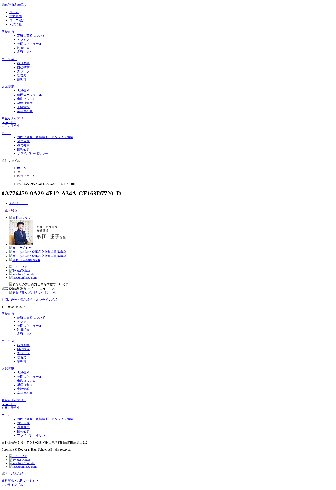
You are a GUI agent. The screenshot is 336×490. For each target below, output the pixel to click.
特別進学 (23, 63)
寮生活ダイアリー (14, 118)
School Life (9, 122)
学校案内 (15, 16)
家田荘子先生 (11, 126)
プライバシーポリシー (32, 153)
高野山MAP (25, 52)
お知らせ (23, 141)
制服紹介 (23, 48)
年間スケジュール (29, 43)
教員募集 (23, 145)
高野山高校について (31, 35)
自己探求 (23, 67)
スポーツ (23, 71)
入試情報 (15, 24)
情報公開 (23, 149)
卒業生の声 (25, 111)
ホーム (14, 12)
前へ (18, 203)
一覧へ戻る (9, 210)
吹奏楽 (21, 75)
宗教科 (21, 79)
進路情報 (23, 107)
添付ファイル (26, 176)
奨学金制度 (25, 103)
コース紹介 (17, 20)
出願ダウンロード (29, 99)
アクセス (23, 39)
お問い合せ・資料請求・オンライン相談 (45, 137)
